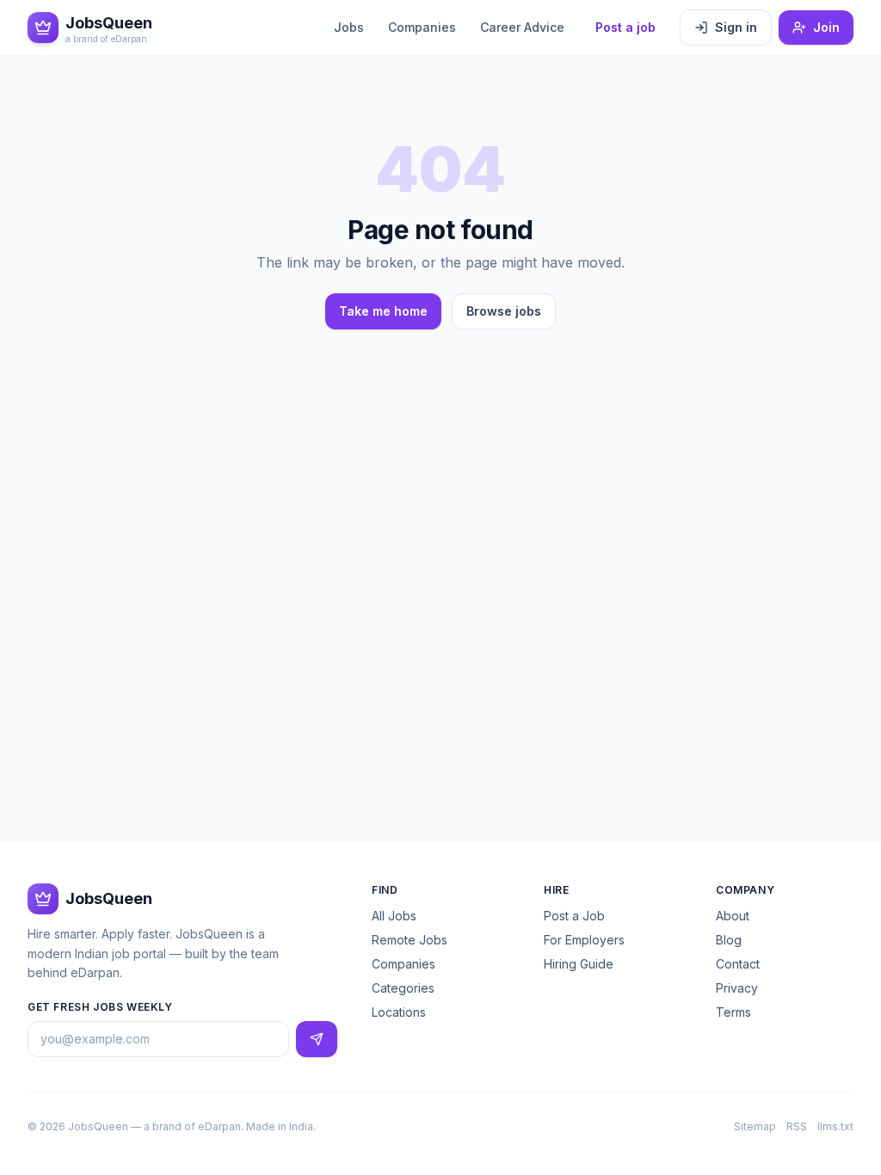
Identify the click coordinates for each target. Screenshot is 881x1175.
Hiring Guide (578, 964)
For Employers (584, 939)
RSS (796, 1126)
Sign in (736, 27)
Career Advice (522, 27)
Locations (399, 1012)
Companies (422, 27)
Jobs (349, 27)
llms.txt (835, 1126)
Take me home (383, 311)
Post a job (625, 27)
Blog (729, 939)
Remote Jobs (409, 939)
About (732, 915)
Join (826, 27)
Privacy (737, 988)
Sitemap (755, 1126)
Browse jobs (503, 311)
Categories (403, 988)
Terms (733, 1012)
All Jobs (394, 915)
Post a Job (574, 915)
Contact (738, 964)
